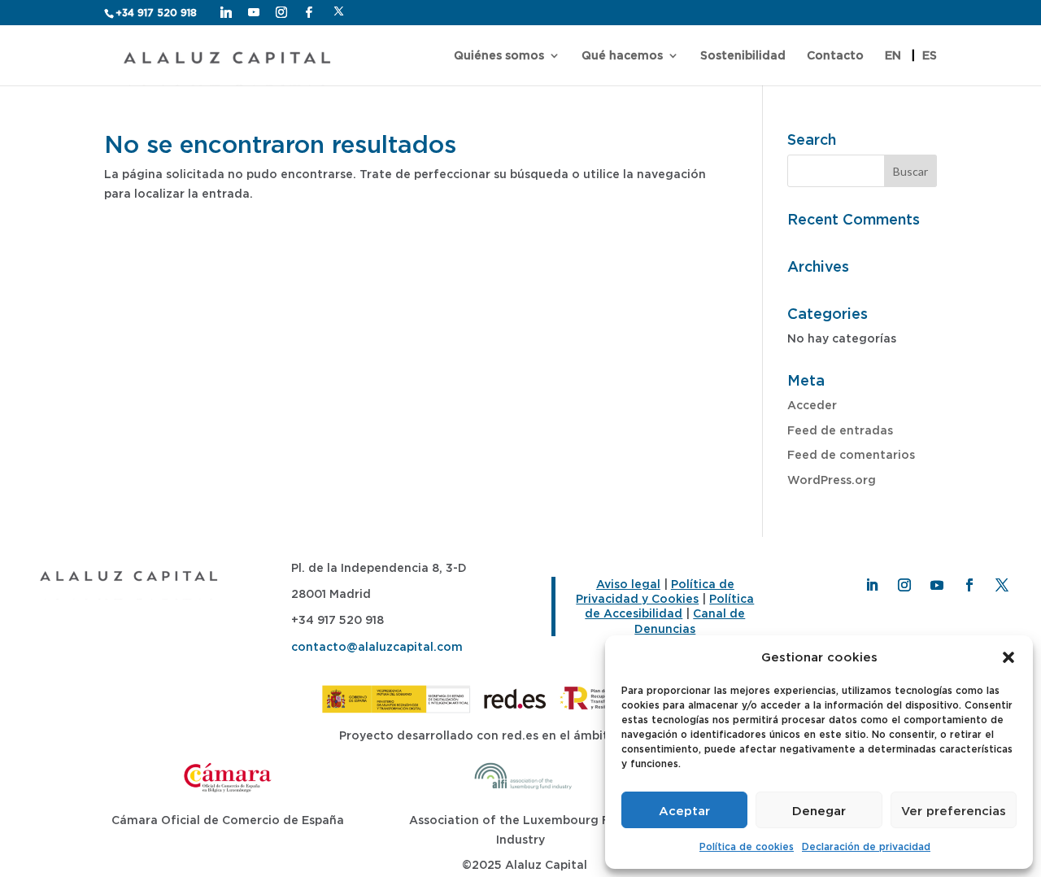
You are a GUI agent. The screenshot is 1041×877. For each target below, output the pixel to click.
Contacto (835, 55)
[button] (1008, 657)
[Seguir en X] (1002, 585)
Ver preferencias (953, 810)
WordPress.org (831, 479)
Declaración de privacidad (866, 846)
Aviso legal (628, 584)
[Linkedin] (226, 12)
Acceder (812, 405)
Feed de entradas (840, 430)
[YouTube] (253, 12)
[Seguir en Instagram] (904, 585)
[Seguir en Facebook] (969, 585)
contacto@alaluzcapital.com (377, 646)
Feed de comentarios (851, 454)
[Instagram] (281, 12)
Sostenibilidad (743, 55)
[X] (338, 11)
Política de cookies (746, 846)
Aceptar (684, 810)
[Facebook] (309, 12)
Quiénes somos (499, 55)
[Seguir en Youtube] (937, 585)
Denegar (819, 810)
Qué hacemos (622, 55)
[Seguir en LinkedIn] (872, 585)
